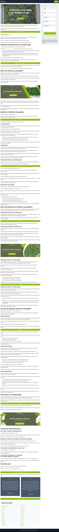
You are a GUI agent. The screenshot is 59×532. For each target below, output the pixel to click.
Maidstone (3, 513)
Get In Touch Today (20, 31)
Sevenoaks (3, 508)
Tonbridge (3, 507)
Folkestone (22, 518)
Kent (2, 511)
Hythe (22, 514)
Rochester (3, 517)
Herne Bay (22, 517)
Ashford (22, 508)
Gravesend (3, 523)
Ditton (3, 510)
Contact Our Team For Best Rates (20, 63)
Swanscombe (4, 524)
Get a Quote (20, 18)
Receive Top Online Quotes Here (20, 472)
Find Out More (20, 119)
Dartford (22, 505)
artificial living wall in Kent (10, 48)
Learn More (20, 284)
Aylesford (3, 514)
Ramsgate (22, 524)
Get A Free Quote (20, 498)
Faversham (22, 511)
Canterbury (22, 515)
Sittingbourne (23, 506)
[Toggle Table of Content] (9, 35)
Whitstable (22, 512)
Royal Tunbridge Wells (5, 505)
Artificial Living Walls (6, 68)
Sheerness (22, 509)
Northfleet (3, 520)
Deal (21, 521)
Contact (56, 1)
